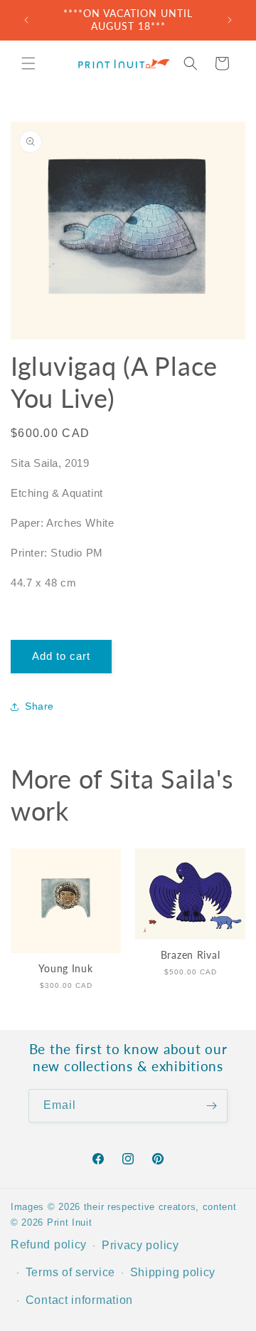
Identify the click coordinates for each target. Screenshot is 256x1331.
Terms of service (70, 1272)
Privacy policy (140, 1245)
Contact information (79, 1300)
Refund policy (49, 1244)
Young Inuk (65, 968)
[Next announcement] (229, 20)
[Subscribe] (211, 1105)
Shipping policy (173, 1272)
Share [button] (39, 706)
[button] (28, 63)
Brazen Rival (190, 955)
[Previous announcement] (26, 20)
